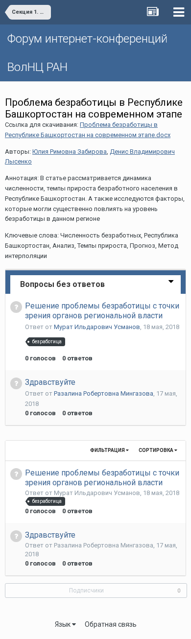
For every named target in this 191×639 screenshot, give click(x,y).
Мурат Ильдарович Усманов (97, 327)
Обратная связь (111, 624)
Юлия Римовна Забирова (69, 151)
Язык (63, 624)
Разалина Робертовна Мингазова (103, 393)
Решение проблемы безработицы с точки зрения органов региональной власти (102, 310)
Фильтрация (108, 450)
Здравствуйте (50, 382)
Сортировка (156, 450)
